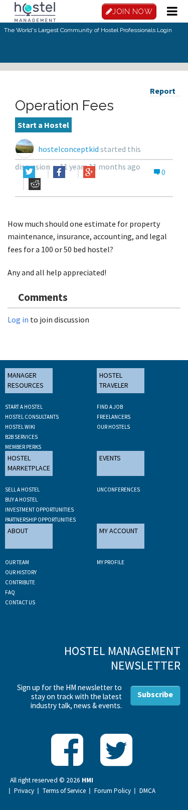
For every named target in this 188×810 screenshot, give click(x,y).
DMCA (147, 790)
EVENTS (110, 457)
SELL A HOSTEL (22, 489)
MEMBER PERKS (23, 446)
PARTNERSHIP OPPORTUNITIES (40, 519)
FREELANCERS (113, 416)
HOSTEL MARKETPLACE (29, 462)
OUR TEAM (17, 562)
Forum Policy (112, 790)
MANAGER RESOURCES (26, 380)
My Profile (110, 562)
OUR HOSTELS (113, 426)
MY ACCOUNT (118, 530)
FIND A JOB (110, 406)
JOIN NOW (132, 11)
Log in (18, 319)
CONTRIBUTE (20, 582)
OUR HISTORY (21, 572)
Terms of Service (64, 790)
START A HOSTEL (24, 406)
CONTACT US (20, 602)
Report (162, 91)
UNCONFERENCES (118, 489)
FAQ (10, 592)
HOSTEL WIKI (20, 426)
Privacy (24, 790)
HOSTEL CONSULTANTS (32, 416)
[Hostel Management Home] (35, 11)
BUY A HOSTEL (21, 499)
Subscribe (155, 694)
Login (164, 30)
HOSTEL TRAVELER (113, 380)
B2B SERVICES (21, 436)
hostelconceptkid (68, 149)
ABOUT (18, 530)
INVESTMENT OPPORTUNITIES (39, 509)
